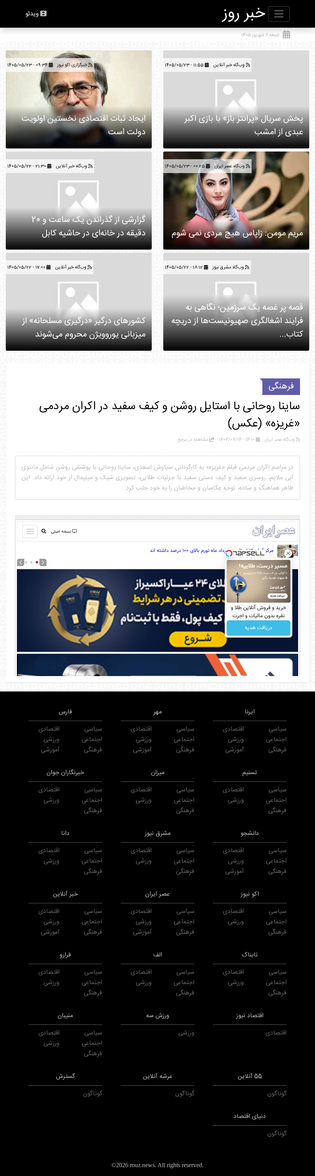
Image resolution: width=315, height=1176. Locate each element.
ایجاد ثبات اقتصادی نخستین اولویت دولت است (84, 125)
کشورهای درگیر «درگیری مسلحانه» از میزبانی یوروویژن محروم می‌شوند (84, 327)
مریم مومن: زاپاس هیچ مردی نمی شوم (237, 233)
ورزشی (236, 740)
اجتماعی (276, 740)
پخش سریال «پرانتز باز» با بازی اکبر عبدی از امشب (243, 125)
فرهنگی (281, 386)
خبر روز (244, 14)
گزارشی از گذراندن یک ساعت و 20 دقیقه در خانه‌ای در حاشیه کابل (89, 226)
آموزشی (234, 750)
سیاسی (278, 729)
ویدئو (32, 14)
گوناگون (277, 1094)
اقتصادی (233, 729)
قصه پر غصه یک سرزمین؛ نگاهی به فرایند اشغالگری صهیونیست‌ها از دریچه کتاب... (237, 321)
